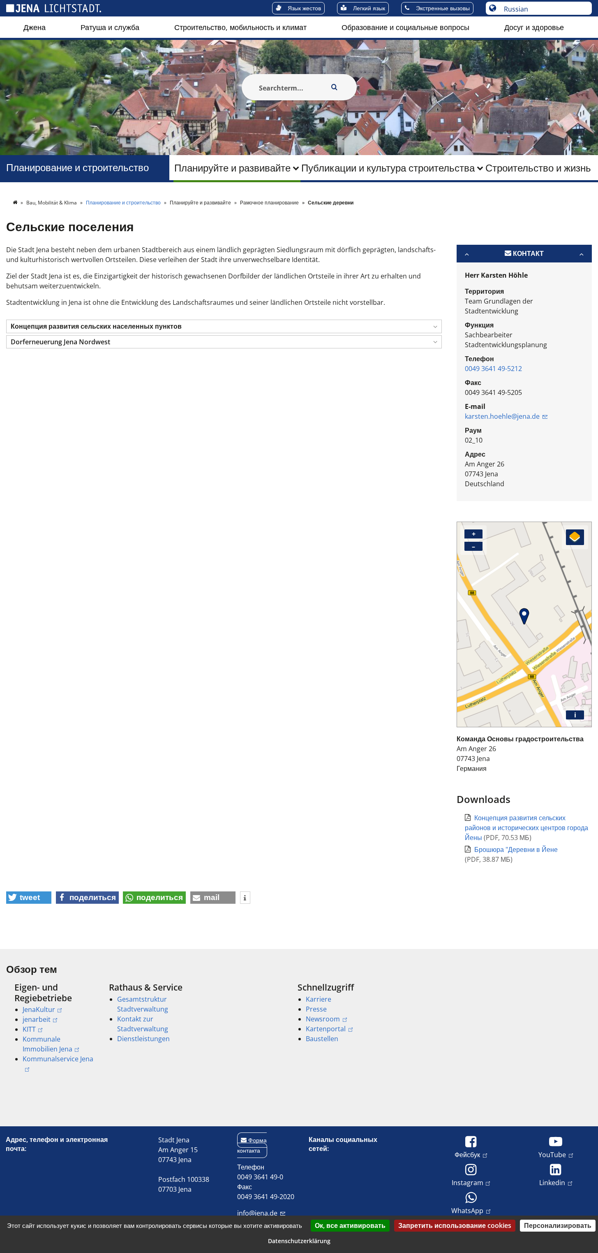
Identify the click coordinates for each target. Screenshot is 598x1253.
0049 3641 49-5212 (493, 368)
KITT (29, 1029)
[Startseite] (15, 202)
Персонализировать (557, 1225)
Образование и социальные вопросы (405, 27)
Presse (316, 1009)
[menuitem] (34, 27)
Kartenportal (326, 1028)
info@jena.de (257, 1213)
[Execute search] (335, 87)
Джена (34, 27)
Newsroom (323, 1018)
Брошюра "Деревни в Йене (516, 849)
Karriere (318, 999)
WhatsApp (467, 1210)
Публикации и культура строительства (388, 167)
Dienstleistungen (143, 1038)
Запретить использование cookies (454, 1225)
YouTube (552, 1154)
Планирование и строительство (77, 168)
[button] (224, 326)
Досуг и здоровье (534, 27)
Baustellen (322, 1038)
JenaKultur (39, 1009)
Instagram (467, 1182)
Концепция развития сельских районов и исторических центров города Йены (526, 827)
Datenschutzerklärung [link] (299, 1241)
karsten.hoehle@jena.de (502, 416)
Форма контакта (252, 1145)
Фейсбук (467, 1154)
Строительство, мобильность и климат (240, 27)
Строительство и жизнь (538, 167)
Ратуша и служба (110, 27)
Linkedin (552, 1182)
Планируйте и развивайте (232, 167)
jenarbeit (37, 1019)
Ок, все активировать (350, 1225)
